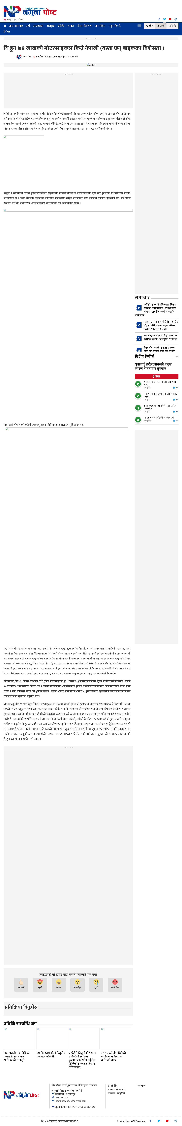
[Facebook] (159, 19)
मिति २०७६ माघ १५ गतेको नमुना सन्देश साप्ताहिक (160, 407)
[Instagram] (175, 19)
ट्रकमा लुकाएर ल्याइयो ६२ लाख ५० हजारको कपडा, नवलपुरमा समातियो (160, 337)
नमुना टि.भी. (115, 26)
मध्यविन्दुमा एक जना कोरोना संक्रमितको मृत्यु (160, 383)
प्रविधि (61, 26)
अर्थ (28, 26)
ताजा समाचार (16, 26)
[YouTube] (170, 19)
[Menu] (139, 26)
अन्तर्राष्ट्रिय (100, 26)
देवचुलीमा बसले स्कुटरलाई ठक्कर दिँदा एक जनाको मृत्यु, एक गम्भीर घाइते (159, 351)
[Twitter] (164, 19)
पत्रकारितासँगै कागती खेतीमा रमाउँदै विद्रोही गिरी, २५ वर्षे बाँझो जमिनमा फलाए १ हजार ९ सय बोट (161, 325)
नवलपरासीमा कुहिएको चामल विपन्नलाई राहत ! (160, 395)
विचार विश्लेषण (84, 26)
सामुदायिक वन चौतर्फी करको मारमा (159, 418)
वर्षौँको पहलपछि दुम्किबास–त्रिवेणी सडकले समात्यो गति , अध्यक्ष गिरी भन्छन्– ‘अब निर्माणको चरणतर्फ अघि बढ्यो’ (155, 310)
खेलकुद (50, 26)
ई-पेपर (7, 31)
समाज (71, 26)
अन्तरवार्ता (38, 26)
